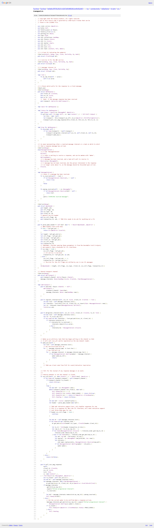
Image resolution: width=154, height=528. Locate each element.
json (150, 525)
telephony (105, 9)
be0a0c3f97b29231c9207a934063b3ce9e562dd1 (65, 9)
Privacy (16, 525)
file (69, 15)
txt (146, 525)
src (88, 9)
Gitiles (10, 525)
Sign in (150, 3)
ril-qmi (113, 9)
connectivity (95, 9)
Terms (20, 525)
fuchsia (36, 9)
